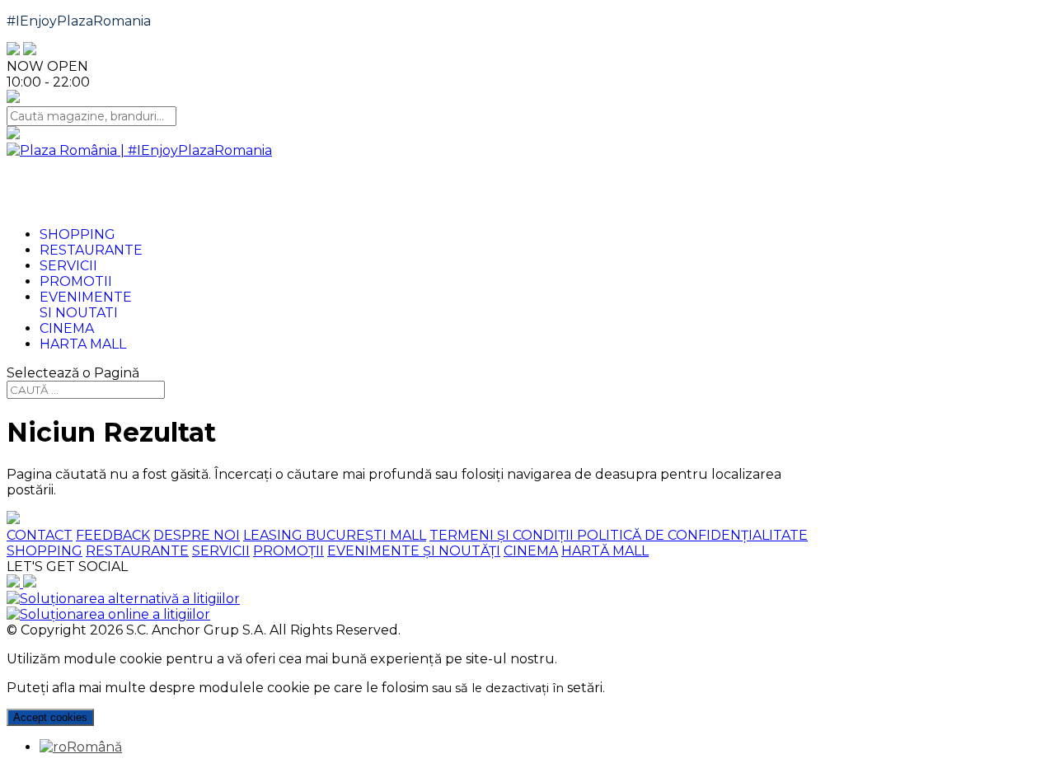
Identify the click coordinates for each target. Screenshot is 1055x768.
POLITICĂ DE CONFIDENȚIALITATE (692, 535)
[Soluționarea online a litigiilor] (108, 614)
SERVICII (221, 551)
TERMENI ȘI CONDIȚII (503, 535)
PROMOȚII (288, 551)
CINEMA (531, 551)
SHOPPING (44, 551)
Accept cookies (50, 717)
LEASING (274, 535)
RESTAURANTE (137, 551)
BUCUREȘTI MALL (366, 535)
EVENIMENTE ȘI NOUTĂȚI (413, 551)
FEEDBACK (113, 535)
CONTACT (40, 535)
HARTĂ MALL (605, 551)
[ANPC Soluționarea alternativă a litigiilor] (123, 598)
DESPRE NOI (196, 535)
